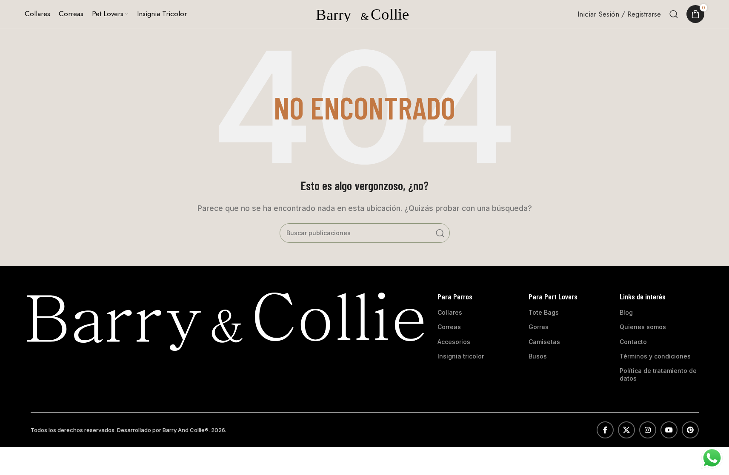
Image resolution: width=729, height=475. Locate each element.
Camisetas (544, 341)
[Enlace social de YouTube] (669, 429)
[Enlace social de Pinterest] (690, 429)
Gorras (539, 326)
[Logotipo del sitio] (365, 13)
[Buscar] (673, 14)
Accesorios (453, 341)
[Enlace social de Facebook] (605, 429)
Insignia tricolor (460, 356)
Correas (449, 326)
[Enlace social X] (626, 429)
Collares (449, 312)
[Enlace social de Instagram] (647, 429)
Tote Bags (544, 312)
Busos (538, 356)
